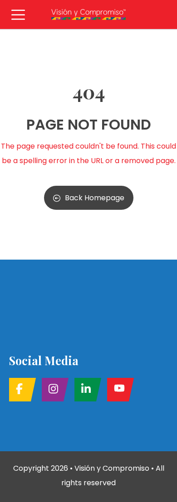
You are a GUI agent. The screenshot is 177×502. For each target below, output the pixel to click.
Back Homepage (94, 198)
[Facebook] (19, 389)
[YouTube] (117, 389)
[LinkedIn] (85, 389)
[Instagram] (52, 389)
